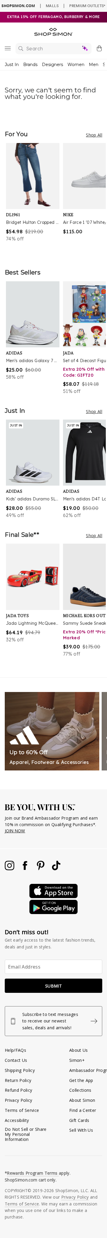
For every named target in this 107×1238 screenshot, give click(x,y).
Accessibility (17, 1120)
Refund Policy (18, 1090)
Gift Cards (79, 1120)
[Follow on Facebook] (25, 868)
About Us (78, 1050)
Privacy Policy (18, 1100)
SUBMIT (53, 986)
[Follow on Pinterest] (41, 868)
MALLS (52, 5)
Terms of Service (22, 1110)
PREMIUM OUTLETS (87, 5)
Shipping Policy (20, 1070)
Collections (80, 1090)
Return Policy (18, 1080)
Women (75, 64)
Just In (12, 64)
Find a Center (82, 1110)
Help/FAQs (15, 1050)
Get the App (81, 1080)
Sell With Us (81, 1130)
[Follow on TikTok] (56, 868)
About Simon (82, 1100)
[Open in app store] (53, 896)
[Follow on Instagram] (10, 868)
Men (93, 64)
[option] (34, 199)
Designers (52, 64)
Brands (30, 64)
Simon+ (77, 1060)
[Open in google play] (53, 912)
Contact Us (16, 1060)
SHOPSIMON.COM (18, 6)
